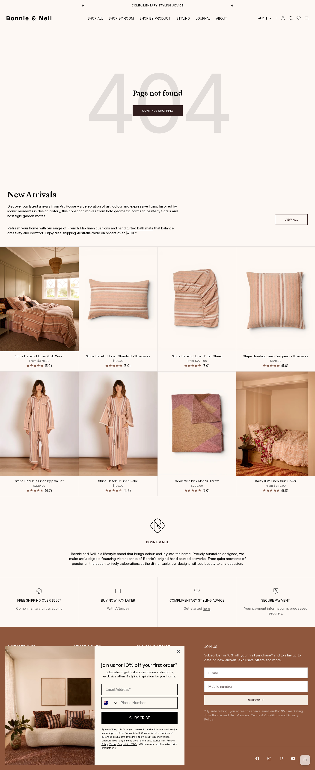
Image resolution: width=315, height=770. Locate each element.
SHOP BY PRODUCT (155, 18)
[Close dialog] (179, 651)
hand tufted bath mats (135, 228)
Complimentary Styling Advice (157, 5)
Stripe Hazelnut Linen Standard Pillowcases (118, 356)
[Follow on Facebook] (257, 758)
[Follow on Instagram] (269, 758)
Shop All (95, 18)
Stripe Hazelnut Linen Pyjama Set (39, 481)
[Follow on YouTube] (293, 758)
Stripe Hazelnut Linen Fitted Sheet (197, 356)
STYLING (183, 18)
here (206, 608)
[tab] (31, 195)
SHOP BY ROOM (121, 18)
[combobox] (110, 703)
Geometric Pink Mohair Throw (197, 481)
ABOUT (222, 18)
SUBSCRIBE (139, 717)
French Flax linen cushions (89, 228)
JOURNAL (203, 18)
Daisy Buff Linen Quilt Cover (275, 481)
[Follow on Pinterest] (281, 758)
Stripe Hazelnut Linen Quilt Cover (39, 356)
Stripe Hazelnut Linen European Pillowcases (275, 356)
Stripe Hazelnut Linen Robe (118, 481)
